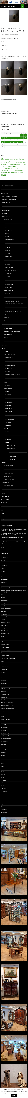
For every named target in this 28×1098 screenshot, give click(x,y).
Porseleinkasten (9, 380)
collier (5, 162)
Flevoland (8, 225)
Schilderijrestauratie (7, 505)
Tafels (5, 397)
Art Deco (6, 337)
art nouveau (3, 161)
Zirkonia (13, 99)
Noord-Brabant (9, 239)
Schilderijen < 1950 (8, 485)
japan (2, 166)
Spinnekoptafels (9, 419)
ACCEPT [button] (14, 1095)
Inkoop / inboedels (5, 507)
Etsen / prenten (6, 210)
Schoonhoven (9, 172)
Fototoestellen (9, 279)
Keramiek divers (8, 340)
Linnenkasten (4, 683)
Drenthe (7, 222)
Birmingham (9, 161)
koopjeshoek (5, 496)
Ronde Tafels (8, 414)
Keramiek (4, 325)
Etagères (6, 351)
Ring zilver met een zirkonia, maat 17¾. (10, 112)
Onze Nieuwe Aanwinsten (15, 25)
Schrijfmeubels (8, 388)
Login (2, 804)
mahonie (3, 168)
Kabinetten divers (10, 365)
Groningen (8, 233)
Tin (4, 320)
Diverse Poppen (8, 476)
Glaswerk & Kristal (8, 290)
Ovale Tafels (8, 408)
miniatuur (8, 169)
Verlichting (3, 780)
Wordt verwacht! (5, 499)
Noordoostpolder (10, 244)
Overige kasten (4, 711)
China (2, 162)
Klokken (4, 345)
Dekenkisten (8, 385)
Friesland (7, 227)
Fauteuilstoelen (9, 439)
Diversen (4, 207)
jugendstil (5, 166)
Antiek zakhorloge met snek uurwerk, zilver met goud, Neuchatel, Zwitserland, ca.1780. (13, 534)
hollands (18, 164)
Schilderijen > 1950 (8, 488)
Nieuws (2, 513)
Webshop (3, 190)
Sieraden (24, 25)
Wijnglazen (8, 296)
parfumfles (25, 168)
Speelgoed (5, 490)
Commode (3, 576)
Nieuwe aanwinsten (7, 188)
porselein (17, 170)
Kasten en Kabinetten (9, 354)
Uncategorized (4, 771)
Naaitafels (8, 405)
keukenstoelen (11, 448)
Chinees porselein (8, 328)
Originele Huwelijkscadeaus (9, 199)
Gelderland (8, 230)
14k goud (4, 159)
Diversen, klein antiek (9, 262)
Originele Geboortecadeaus (9, 196)
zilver (7, 99)
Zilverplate (7, 317)
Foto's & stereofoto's (6, 608)
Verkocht (4, 493)
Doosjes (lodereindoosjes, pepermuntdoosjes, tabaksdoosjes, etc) (15, 302)
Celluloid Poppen (9, 479)
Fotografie (7, 264)
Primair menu (26, 6)
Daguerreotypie (9, 267)
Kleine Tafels (8, 402)
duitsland (13, 162)
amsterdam (11, 159)
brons (25, 161)
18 (6, 142)
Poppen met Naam (8, 473)
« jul (2, 148)
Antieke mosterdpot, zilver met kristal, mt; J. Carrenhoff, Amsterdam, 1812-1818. (13, 530)
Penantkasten (9, 377)
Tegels (5, 343)
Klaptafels (8, 399)
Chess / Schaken (6, 202)
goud (9, 164)
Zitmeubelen (7, 428)
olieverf (13, 168)
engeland (18, 162)
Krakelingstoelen (13, 459)
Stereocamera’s (9, 284)
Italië (25, 164)
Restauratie (4, 502)
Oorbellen (18, 168)
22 (21, 142)
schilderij (3, 172)
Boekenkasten (9, 357)
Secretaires (8, 394)
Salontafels (8, 416)
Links (2, 510)
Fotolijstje (23, 162)
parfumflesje (4, 170)
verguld (21, 172)
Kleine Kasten (8, 368)
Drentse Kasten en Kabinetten (13, 360)
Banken (7, 431)
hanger (12, 164)
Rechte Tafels (8, 411)
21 (17, 142)
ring (3, 99)
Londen (25, 166)
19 (10, 142)
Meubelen (4, 348)
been (5, 314)
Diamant (9, 162)
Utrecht (7, 250)
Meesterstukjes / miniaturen (12, 374)
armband (17, 159)
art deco (22, 159)
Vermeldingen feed (5, 806)
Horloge (22, 164)
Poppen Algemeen (8, 465)
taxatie (2, 763)
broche (22, 161)
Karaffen (7, 293)
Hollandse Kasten (10, 362)
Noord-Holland (9, 242)
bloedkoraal (16, 161)
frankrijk (3, 164)
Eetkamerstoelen (11, 451)
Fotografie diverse (10, 281)
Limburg (7, 236)
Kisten (5, 382)
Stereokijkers (9, 287)
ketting (10, 166)
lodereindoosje (20, 166)
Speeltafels (3, 752)
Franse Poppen (7, 468)
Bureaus (7, 391)
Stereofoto (15, 172)
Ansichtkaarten (8, 219)
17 (2, 142)
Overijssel (8, 247)
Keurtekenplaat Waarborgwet (13, 311)
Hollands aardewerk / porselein (12, 331)
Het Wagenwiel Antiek (8, 6)
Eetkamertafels (4, 600)
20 (14, 142)
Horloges (4, 213)
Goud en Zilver (4, 25)
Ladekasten (8, 371)
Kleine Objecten (6, 216)
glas (7, 164)
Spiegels (3, 755)
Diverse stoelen (9, 436)
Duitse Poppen (7, 471)
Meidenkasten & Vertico (6, 688)
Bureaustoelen (11, 445)
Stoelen (7, 442)
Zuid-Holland (8, 256)
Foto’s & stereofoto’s (10, 270)
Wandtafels (8, 425)
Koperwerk (7, 323)
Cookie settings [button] (20, 1093)
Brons (5, 259)
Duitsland (9, 273)
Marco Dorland (14, 34)
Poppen (4, 462)
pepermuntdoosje (11, 170)
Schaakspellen (7, 205)
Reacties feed (4, 809)
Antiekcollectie (5, 193)
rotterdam (25, 170)
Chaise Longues (9, 434)
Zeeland (7, 253)
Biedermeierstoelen (14, 456)
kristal (14, 166)
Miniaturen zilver (9, 306)
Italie (8, 276)
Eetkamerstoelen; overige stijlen (17, 453)
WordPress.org (4, 812)
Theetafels (8, 422)
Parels (21, 168)
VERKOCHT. (4, 107)
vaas (18, 172)
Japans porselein (8, 334)
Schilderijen (5, 482)
